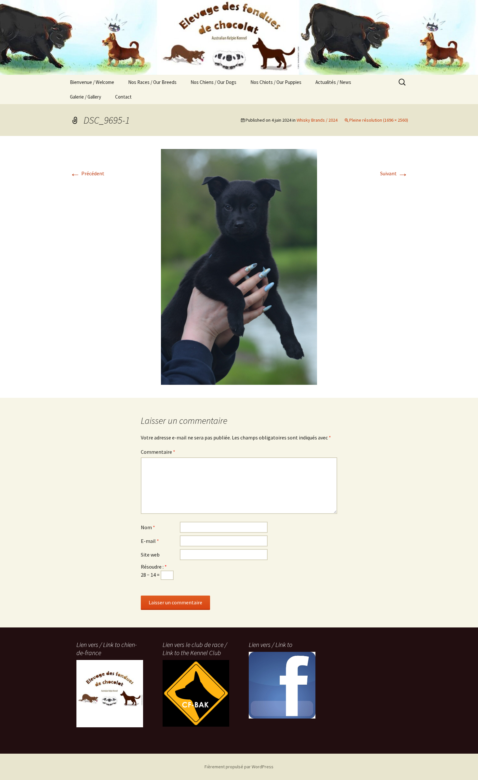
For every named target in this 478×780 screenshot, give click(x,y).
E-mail (150, 541)
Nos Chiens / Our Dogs (213, 82)
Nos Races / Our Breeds (152, 82)
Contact (123, 97)
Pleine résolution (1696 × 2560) (378, 120)
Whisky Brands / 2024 (317, 120)
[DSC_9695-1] (239, 266)
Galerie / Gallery (85, 97)
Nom (148, 527)
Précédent (87, 173)
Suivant (394, 173)
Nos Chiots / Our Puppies (275, 82)
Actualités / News (333, 82)
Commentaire (158, 452)
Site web (150, 554)
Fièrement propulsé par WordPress (239, 767)
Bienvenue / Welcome (92, 82)
